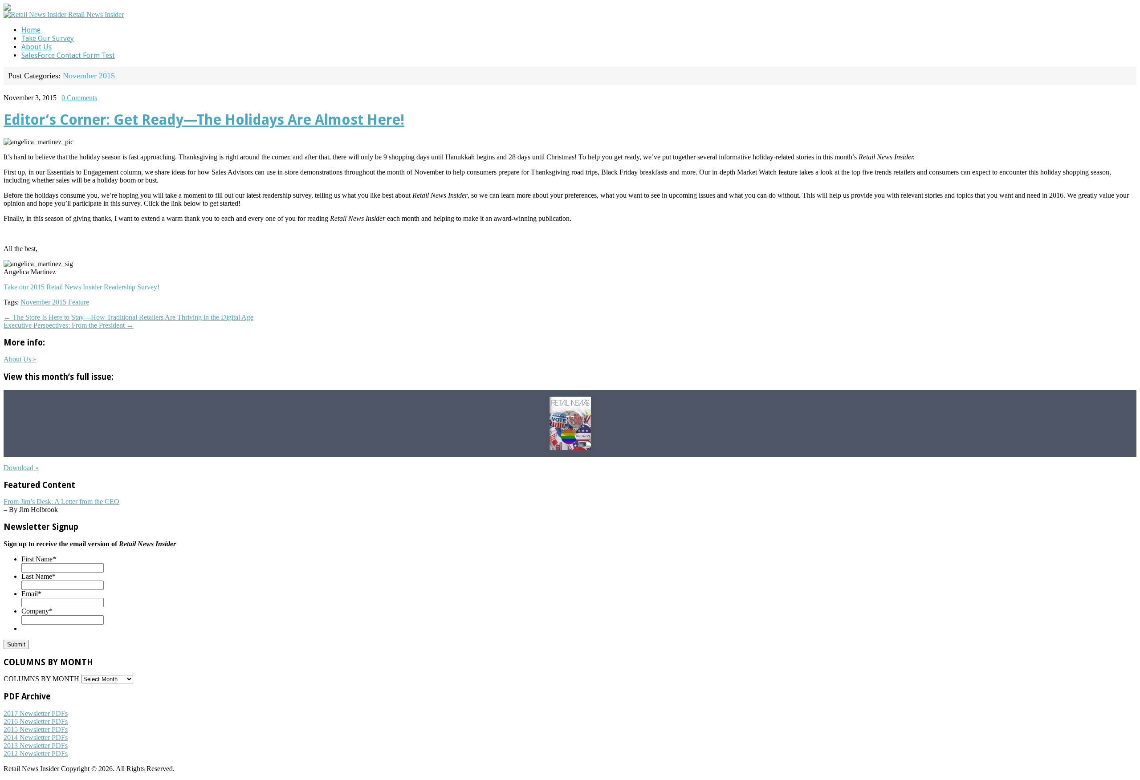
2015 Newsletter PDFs (36, 729)
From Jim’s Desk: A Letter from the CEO (61, 501)
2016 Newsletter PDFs (36, 721)
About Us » (20, 359)
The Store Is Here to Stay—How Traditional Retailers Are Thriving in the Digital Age (128, 317)
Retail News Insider (96, 14)
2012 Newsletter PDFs (36, 753)
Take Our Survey (47, 38)
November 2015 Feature (54, 302)
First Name (38, 559)
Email (31, 593)
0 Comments (79, 98)
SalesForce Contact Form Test (68, 55)
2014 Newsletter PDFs (36, 737)
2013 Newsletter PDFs (36, 745)
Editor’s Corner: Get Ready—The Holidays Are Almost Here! (204, 119)
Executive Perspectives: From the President (69, 325)
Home (31, 30)
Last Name (38, 576)
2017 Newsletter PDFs (36, 713)
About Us (36, 47)
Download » (21, 467)
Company (37, 611)
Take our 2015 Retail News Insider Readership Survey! (81, 287)
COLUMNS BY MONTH (41, 678)
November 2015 (89, 75)
